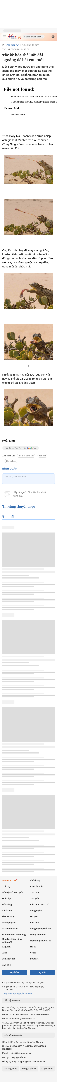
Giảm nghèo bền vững (14, 934)
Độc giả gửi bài (29, 1068)
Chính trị (35, 880)
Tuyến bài (14, 972)
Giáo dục (6, 898)
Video (33, 952)
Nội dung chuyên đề (40, 940)
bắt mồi (42, 456)
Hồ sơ (33, 946)
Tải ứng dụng (10, 1068)
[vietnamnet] (14, 38)
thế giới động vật (26, 456)
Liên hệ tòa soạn (12, 1000)
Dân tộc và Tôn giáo (12, 892)
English (6, 946)
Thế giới (10, 45)
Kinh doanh (36, 886)
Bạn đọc (34, 922)
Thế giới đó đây (30, 45)
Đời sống (7, 904)
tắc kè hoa (11, 461)
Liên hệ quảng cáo (13, 1035)
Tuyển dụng (47, 1068)
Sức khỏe (7, 910)
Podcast (34, 958)
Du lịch (34, 916)
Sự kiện (42, 972)
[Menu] (4, 37)
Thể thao (35, 892)
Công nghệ (36, 910)
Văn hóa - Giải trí (39, 904)
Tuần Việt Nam (10, 928)
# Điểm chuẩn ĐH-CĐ (33, 37)
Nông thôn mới (38, 934)
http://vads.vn (18, 1057)
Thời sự (6, 886)
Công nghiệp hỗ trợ (40, 928)
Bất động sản (9, 922)
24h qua (6, 964)
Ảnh (4, 952)
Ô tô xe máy (8, 916)
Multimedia (8, 958)
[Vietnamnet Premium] (9, 881)
